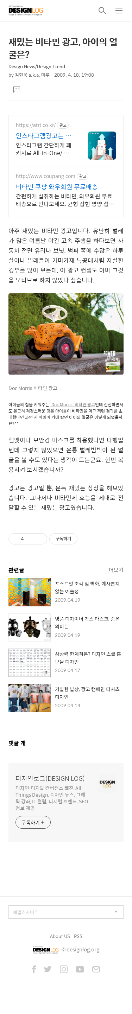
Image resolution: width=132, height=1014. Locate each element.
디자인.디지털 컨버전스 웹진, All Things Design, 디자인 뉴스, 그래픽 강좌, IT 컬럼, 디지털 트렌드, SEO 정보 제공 (51, 797)
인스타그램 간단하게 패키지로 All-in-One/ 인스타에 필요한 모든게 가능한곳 (44, 149)
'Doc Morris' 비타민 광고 (72, 404)
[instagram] (64, 970)
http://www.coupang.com (45, 176)
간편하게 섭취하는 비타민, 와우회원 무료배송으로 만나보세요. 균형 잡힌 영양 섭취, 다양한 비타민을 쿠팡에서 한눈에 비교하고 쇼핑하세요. (65, 200)
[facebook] (34, 970)
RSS (78, 936)
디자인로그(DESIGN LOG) (50, 778)
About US (60, 936)
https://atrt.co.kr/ (36, 125)
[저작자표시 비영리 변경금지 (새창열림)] (86, 539)
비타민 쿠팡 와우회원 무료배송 (57, 187)
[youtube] (80, 970)
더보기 (116, 570)
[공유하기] (30, 539)
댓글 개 (17, 743)
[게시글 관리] (39, 539)
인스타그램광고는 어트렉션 (43, 136)
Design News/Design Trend (36, 66)
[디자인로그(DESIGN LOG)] (26, 10)
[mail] (96, 970)
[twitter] (48, 970)
